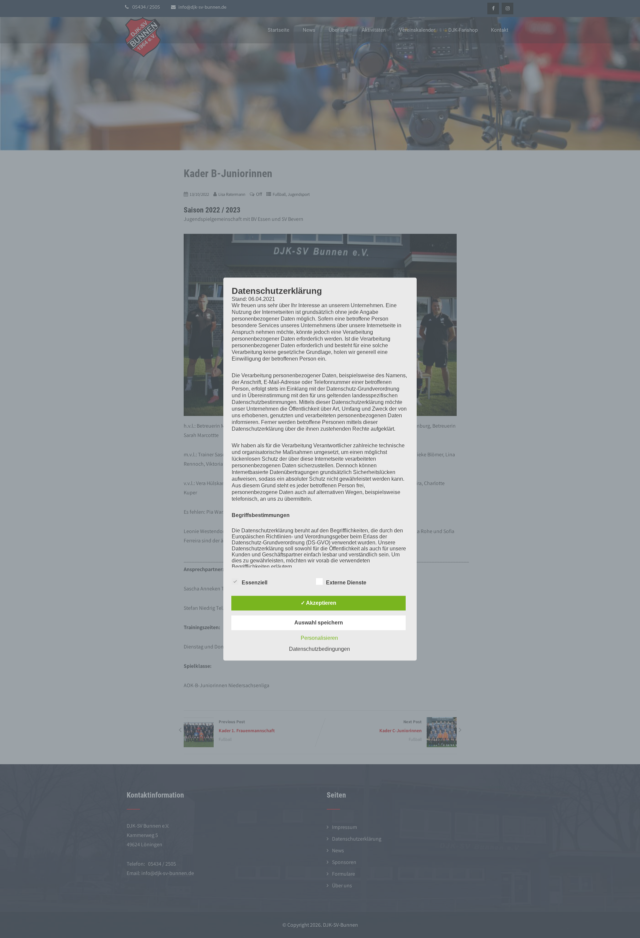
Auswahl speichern (318, 622)
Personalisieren (319, 638)
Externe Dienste (346, 582)
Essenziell (254, 582)
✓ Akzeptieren (318, 603)
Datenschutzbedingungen (319, 649)
